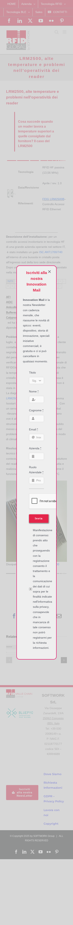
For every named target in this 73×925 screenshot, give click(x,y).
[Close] (49, 272)
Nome (34, 391)
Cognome (36, 410)
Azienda (35, 448)
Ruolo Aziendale (36, 470)
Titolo (32, 372)
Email (33, 429)
